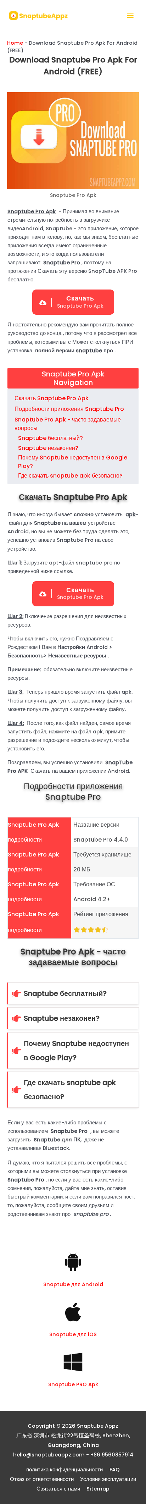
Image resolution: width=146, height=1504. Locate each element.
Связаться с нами (58, 1488)
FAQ (115, 1469)
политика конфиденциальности (64, 1469)
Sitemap (98, 1488)
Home (15, 42)
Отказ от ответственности (42, 1479)
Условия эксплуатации (108, 1479)
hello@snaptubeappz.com (49, 1454)
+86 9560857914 (111, 1454)
